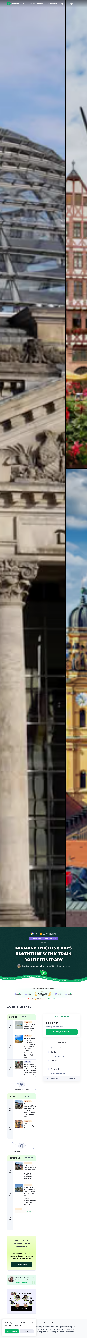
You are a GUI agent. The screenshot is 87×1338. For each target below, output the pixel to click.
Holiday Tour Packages (56, 4)
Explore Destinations (36, 4)
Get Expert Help (21, 1308)
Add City (52, 1048)
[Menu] (78, 4)
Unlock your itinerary (61, 1032)
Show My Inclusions (21, 1264)
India (26, 1331)
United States (12, 1331)
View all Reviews (54, 999)
